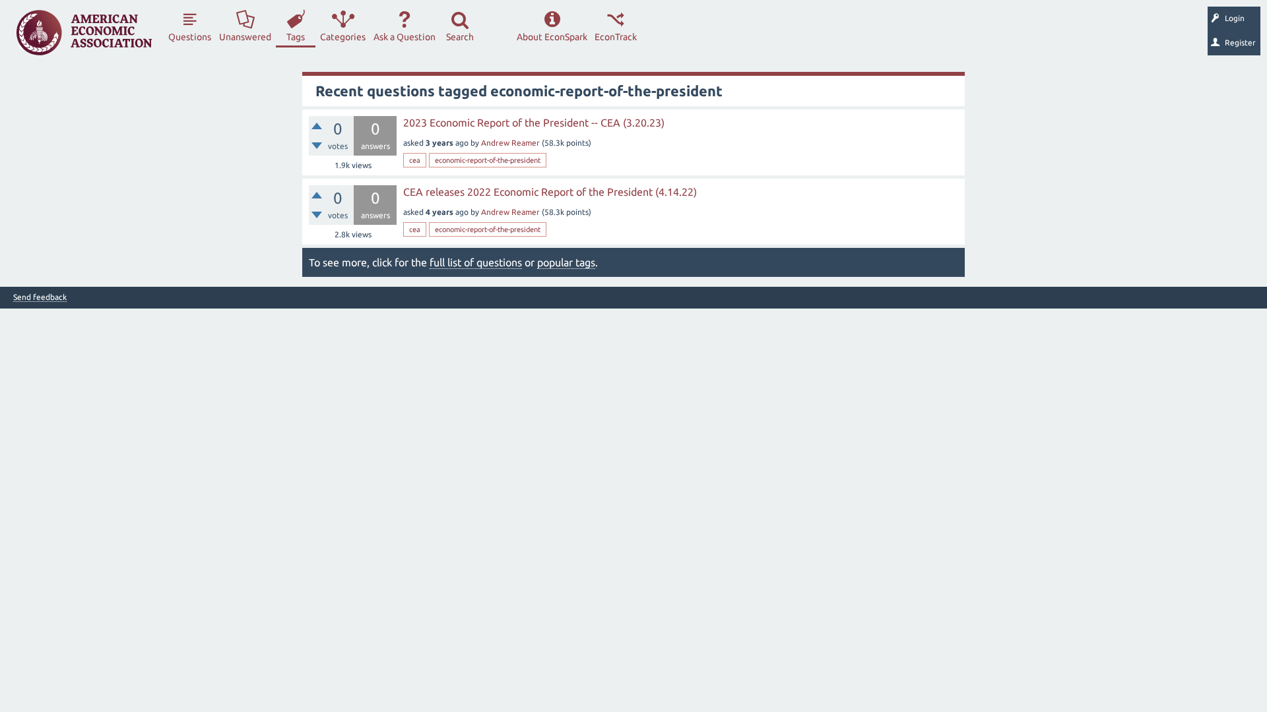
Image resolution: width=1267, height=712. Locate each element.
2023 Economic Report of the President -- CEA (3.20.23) (534, 123)
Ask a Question (405, 37)
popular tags (566, 262)
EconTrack (616, 37)
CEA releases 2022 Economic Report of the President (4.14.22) (550, 192)
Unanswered (245, 37)
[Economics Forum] (84, 33)
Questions (189, 37)
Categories (343, 37)
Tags (295, 37)
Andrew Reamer (510, 142)
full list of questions (476, 262)
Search (460, 37)
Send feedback (40, 297)
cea (414, 160)
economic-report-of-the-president (487, 160)
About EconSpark (552, 37)
